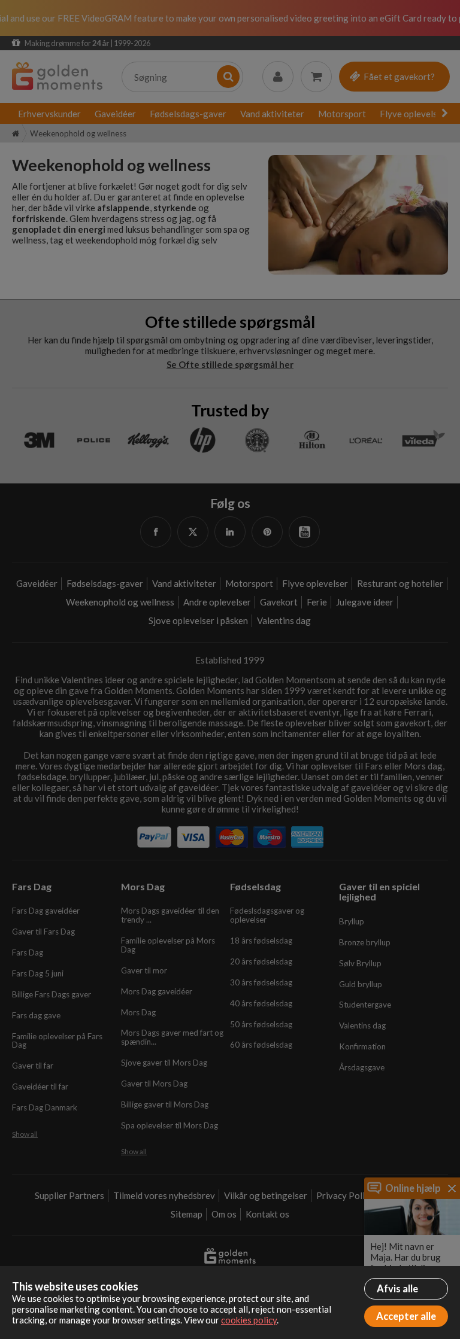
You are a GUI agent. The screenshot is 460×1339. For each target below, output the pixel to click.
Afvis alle (397, 1289)
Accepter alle (406, 1316)
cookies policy (249, 1319)
